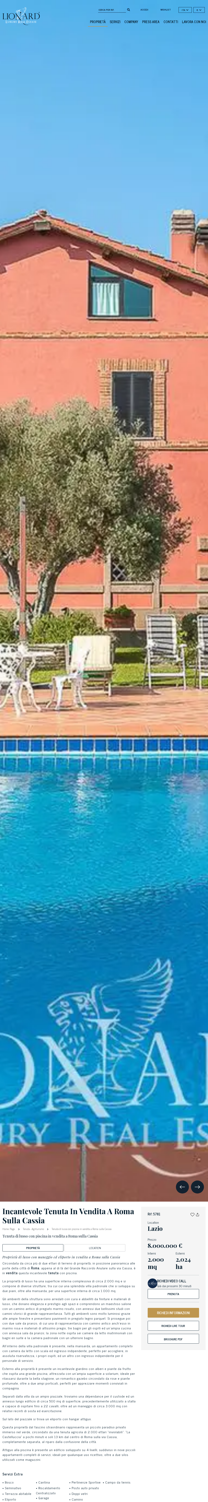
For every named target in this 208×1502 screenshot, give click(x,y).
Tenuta (26, 1229)
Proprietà (98, 21)
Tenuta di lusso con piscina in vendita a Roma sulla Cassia (81, 1229)
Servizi (115, 21)
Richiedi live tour (173, 1325)
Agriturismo (37, 1229)
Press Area (150, 21)
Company (131, 21)
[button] (192, 1214)
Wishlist (165, 10)
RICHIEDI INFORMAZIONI (173, 1312)
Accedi (144, 10)
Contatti (171, 21)
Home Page (9, 1228)
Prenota (173, 1293)
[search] (128, 9)
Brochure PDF (173, 1339)
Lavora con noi (194, 21)
